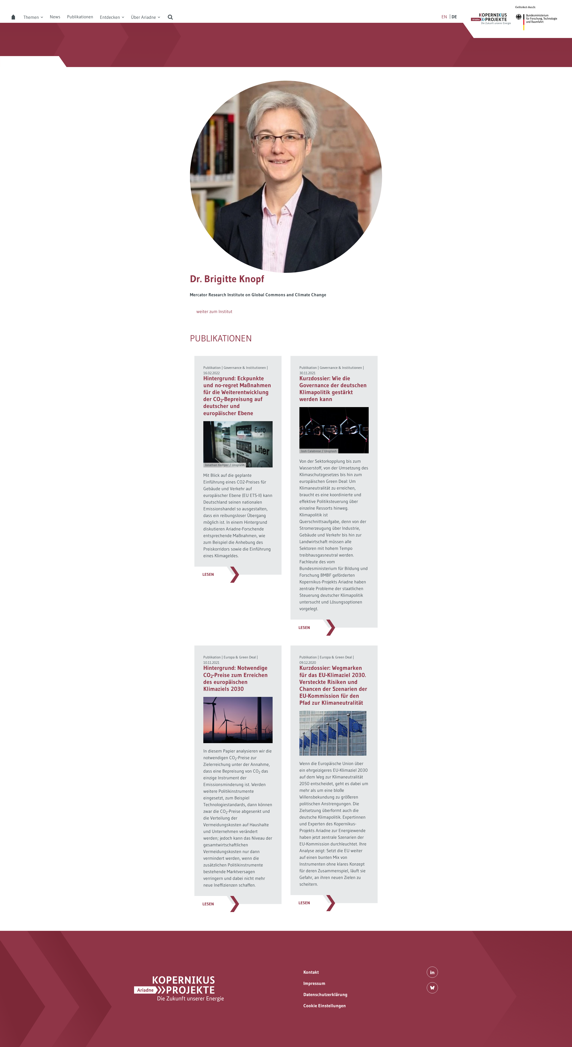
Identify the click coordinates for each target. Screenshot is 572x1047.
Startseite (13, 17)
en (444, 16)
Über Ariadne (143, 17)
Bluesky (432, 987)
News (55, 16)
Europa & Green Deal (240, 657)
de (454, 16)
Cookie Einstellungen (324, 1005)
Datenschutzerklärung (325, 994)
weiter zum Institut (214, 311)
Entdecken (110, 17)
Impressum (314, 983)
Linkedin (432, 972)
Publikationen (80, 16)
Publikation (212, 367)
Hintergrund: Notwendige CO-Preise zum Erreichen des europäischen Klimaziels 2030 (235, 678)
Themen (31, 17)
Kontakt (311, 972)
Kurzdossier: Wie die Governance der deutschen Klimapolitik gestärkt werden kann (333, 389)
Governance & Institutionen (245, 367)
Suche (170, 17)
